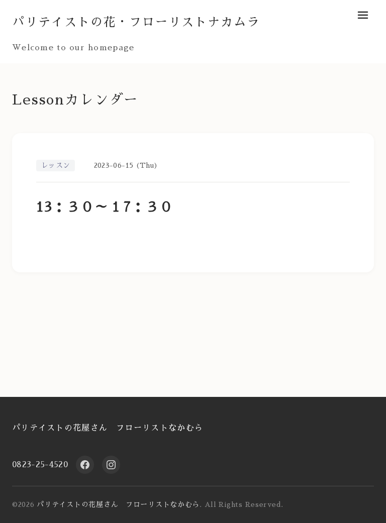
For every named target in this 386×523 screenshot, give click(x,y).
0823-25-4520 (40, 465)
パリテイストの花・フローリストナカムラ (135, 22)
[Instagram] (111, 465)
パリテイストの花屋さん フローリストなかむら (107, 428)
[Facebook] (85, 465)
